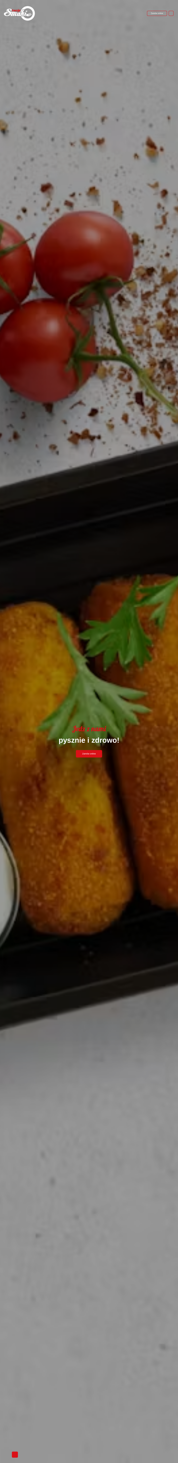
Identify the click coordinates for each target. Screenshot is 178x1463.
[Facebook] (15, 1455)
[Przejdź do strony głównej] (19, 13)
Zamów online (157, 13)
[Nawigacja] (171, 13)
